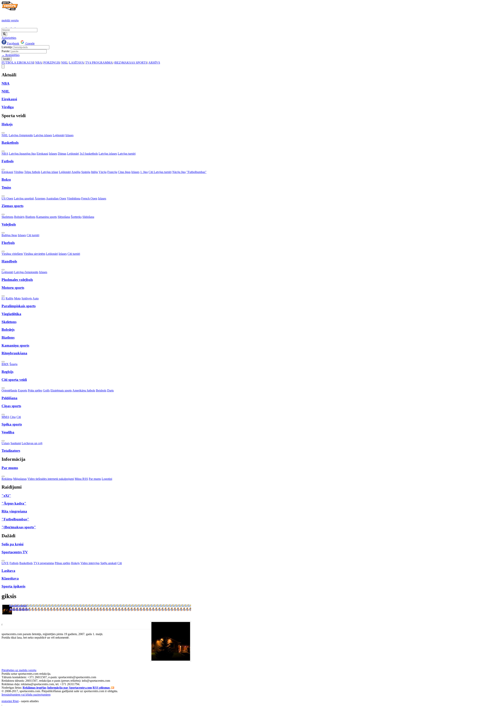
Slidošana (88, 216)
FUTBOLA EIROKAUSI (18, 62)
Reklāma (7, 478)
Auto (35, 298)
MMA (5, 417)
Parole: (6, 51)
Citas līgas (124, 172)
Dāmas (62, 153)
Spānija (85, 172)
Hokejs (75, 563)
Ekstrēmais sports (61, 390)
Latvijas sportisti (24, 198)
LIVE (5, 563)
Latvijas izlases (43, 135)
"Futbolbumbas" (196, 172)
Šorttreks (76, 216)
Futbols (14, 563)
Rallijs (9, 298)
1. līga (144, 172)
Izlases (69, 135)
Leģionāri (59, 135)
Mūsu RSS (81, 478)
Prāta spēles (35, 390)
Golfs (46, 390)
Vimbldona (73, 198)
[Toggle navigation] (3, 66)
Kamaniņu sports (46, 216)
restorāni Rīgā (10, 701)
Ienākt (6, 58)
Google (30, 43)
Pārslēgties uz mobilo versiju (19, 670)
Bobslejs (19, 216)
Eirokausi (42, 153)
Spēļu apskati (108, 563)
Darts (110, 390)
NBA (38, 62)
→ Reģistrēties (11, 55)
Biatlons (30, 216)
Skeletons (7, 216)
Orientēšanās (9, 390)
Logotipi (107, 478)
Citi (18, 417)
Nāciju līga (179, 172)
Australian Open (56, 198)
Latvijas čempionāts (21, 135)
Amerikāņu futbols (83, 390)
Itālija (94, 172)
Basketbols (26, 563)
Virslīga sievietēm (34, 253)
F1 (3, 298)
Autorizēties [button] (9, 37)
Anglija (75, 172)
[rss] (112, 687)
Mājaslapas (20, 478)
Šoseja (13, 364)
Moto (17, 298)
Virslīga (18, 172)
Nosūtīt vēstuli (18, 605)
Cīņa (13, 417)
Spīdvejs (26, 298)
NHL (64, 62)
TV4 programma (43, 563)
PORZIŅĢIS (51, 62)
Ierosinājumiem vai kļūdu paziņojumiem (26, 694)
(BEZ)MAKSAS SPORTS (130, 62)
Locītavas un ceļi (32, 443)
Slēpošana (64, 216)
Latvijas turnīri (127, 153)
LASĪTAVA (76, 62)
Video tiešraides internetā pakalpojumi (50, 478)
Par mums (95, 478)
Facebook (12, 43)
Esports (22, 390)
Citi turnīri (33, 235)
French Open (89, 198)
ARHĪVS (154, 62)
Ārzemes (40, 198)
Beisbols (101, 390)
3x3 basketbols (89, 153)
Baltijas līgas (9, 235)
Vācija (103, 172)
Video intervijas (90, 563)
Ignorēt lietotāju (18, 609)
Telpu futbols (32, 172)
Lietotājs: (7, 47)
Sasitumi (15, 443)
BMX (5, 364)
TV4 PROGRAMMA (99, 62)
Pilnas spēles (62, 563)
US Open (7, 198)
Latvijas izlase (49, 172)
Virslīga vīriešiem (12, 253)
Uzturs (6, 443)
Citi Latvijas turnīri (160, 172)
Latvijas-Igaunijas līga (22, 153)
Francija (112, 172)
